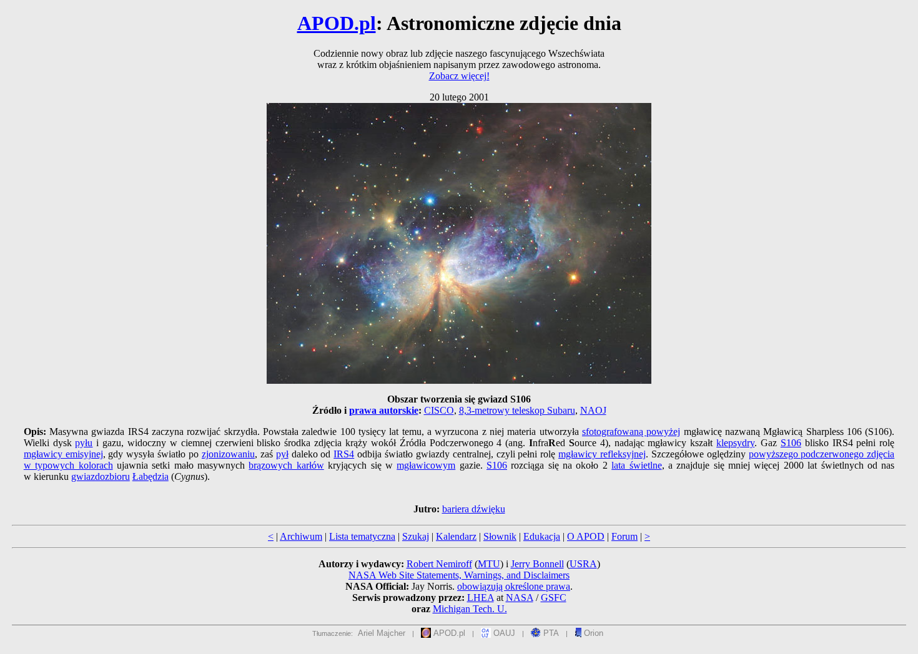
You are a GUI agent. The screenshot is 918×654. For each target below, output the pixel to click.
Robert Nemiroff (439, 564)
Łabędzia (150, 476)
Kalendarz (456, 536)
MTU (489, 564)
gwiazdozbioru (100, 476)
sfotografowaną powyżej (631, 431)
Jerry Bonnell (537, 564)
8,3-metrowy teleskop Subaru (517, 410)
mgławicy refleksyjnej (602, 454)
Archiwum (301, 536)
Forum (624, 536)
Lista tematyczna (362, 536)
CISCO (439, 410)
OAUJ (503, 633)
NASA (519, 597)
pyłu (83, 442)
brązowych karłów (286, 465)
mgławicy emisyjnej (63, 454)
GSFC (553, 597)
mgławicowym (426, 465)
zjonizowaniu (228, 454)
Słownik (499, 536)
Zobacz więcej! (459, 76)
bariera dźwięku (473, 509)
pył (282, 454)
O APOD (586, 536)
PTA (550, 633)
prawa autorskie (383, 410)
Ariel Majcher (381, 633)
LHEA (480, 597)
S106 (791, 442)
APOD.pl (336, 23)
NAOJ (593, 410)
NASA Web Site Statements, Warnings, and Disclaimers (459, 575)
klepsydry (735, 442)
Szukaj (415, 536)
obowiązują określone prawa (513, 586)
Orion (592, 633)
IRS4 (343, 454)
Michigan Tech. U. (470, 608)
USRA (583, 564)
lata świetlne (636, 465)
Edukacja (541, 536)
